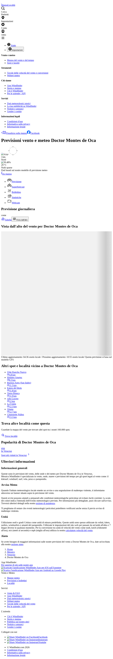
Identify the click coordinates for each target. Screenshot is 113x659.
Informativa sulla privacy (18, 124)
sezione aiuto (17, 544)
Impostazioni (17, 50)
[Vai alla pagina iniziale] (1, 2)
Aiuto (13, 45)
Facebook (35, 133)
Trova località (11, 436)
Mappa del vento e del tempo (20, 60)
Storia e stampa (14, 88)
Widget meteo (13, 75)
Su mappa (7, 174)
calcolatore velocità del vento (79, 530)
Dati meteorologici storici (18, 103)
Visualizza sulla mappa (16, 133)
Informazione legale (16, 126)
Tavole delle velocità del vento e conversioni (27, 73)
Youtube (42, 642)
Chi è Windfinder (15, 91)
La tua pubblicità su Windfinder (21, 106)
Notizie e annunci (15, 109)
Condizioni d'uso (15, 121)
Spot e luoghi (13, 63)
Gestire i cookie (14, 111)
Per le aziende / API (16, 93)
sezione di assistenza (45, 503)
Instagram (43, 639)
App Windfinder (14, 85)
